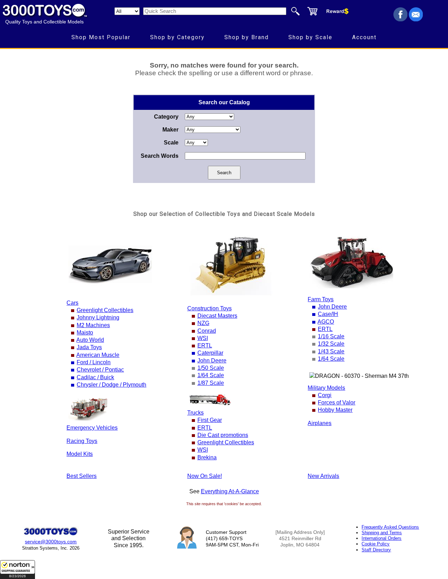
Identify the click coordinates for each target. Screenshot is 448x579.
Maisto (85, 333)
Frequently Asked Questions (390, 527)
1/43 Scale (331, 351)
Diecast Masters (217, 316)
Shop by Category (177, 37)
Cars (72, 303)
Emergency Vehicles (92, 428)
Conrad (206, 331)
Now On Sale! (204, 476)
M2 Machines (93, 325)
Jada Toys (89, 347)
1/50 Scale (210, 368)
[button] (17, 569)
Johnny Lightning (98, 317)
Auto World (90, 340)
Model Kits (79, 454)
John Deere (211, 360)
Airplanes (319, 423)
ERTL (204, 345)
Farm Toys (321, 299)
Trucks (195, 413)
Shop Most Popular (101, 37)
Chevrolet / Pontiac (100, 370)
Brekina (207, 457)
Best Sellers (81, 476)
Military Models (326, 388)
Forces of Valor (336, 402)
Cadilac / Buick (95, 377)
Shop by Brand (246, 37)
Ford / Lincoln (94, 362)
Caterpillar (210, 353)
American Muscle (97, 355)
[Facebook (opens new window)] (400, 19)
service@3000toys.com (51, 541)
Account (364, 37)
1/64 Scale (210, 375)
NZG (203, 323)
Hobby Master (335, 410)
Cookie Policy (376, 543)
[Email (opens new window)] (416, 19)
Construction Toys (209, 308)
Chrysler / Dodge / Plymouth (111, 385)
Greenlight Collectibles (105, 310)
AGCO (325, 322)
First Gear (209, 420)
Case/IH (328, 314)
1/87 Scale (210, 383)
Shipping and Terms (382, 532)
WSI (202, 338)
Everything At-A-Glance (230, 491)
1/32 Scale (331, 344)
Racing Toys (81, 441)
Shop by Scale (310, 37)
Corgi (324, 395)
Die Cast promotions (222, 435)
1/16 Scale (331, 336)
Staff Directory (376, 549)
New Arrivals (323, 476)
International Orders (381, 538)
